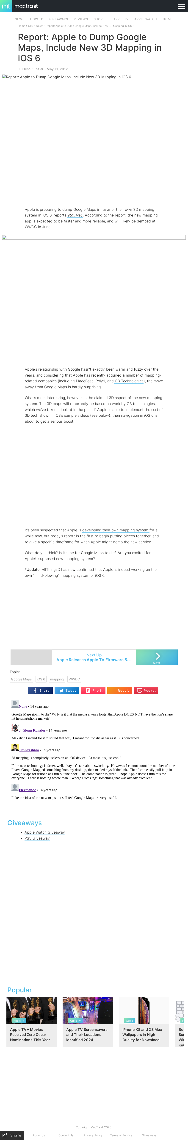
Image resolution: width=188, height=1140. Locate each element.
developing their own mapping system (115, 530)
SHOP (98, 19)
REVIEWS (81, 19)
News (39, 26)
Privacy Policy (93, 1135)
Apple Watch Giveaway (45, 832)
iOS (30, 26)
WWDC (74, 679)
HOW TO (36, 19)
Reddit (123, 690)
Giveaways (149, 1135)
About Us (39, 1135)
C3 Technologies (129, 381)
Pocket (150, 690)
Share (44, 690)
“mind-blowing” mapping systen (60, 575)
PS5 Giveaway (37, 838)
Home (21, 26)
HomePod (171, 19)
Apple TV (121, 19)
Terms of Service (121, 1135)
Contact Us (65, 1135)
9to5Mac (75, 215)
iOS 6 (41, 679)
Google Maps (21, 679)
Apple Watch (145, 19)
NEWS (19, 19)
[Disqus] (94, 756)
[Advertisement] (94, 193)
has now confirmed (77, 569)
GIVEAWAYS (58, 19)
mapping (57, 679)
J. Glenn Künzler (30, 69)
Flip (95, 688)
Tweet (71, 690)
